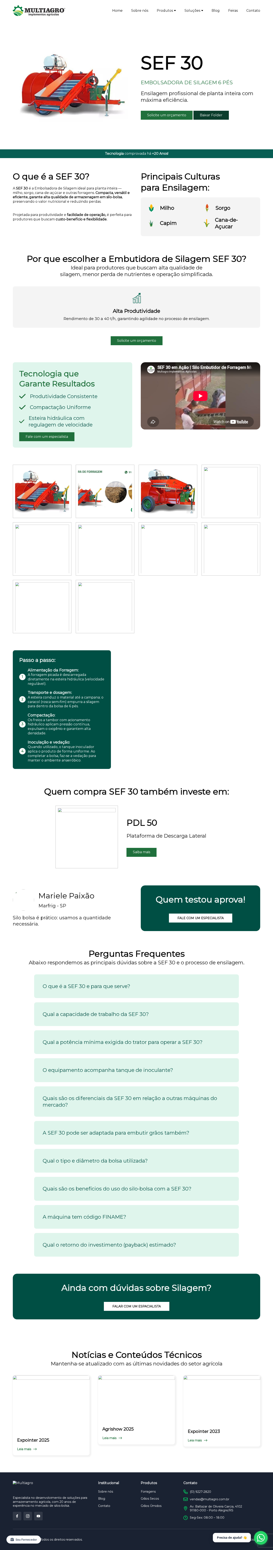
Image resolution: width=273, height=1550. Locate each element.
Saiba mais (141, 852)
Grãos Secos (150, 1499)
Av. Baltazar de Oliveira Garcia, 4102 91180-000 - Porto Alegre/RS (216, 1508)
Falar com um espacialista (136, 1306)
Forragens (148, 1491)
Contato (253, 11)
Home (117, 11)
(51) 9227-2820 (200, 1492)
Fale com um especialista (47, 437)
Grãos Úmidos (151, 1506)
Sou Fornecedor (26, 1539)
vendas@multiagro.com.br (209, 1499)
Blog (216, 11)
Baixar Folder (211, 115)
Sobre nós (139, 11)
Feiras (233, 11)
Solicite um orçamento (166, 115)
